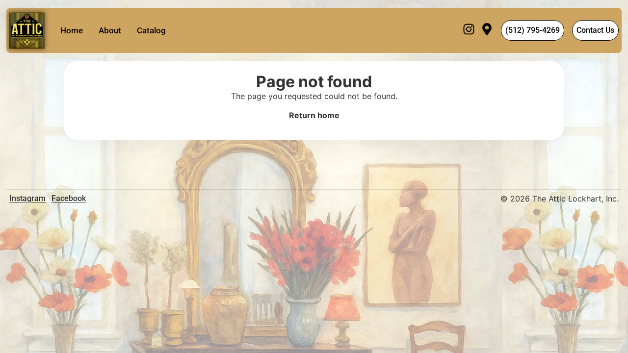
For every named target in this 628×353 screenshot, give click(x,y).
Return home (314, 115)
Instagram (27, 198)
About (110, 30)
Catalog (151, 30)
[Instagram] (469, 30)
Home (71, 30)
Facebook (69, 198)
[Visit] (487, 30)
